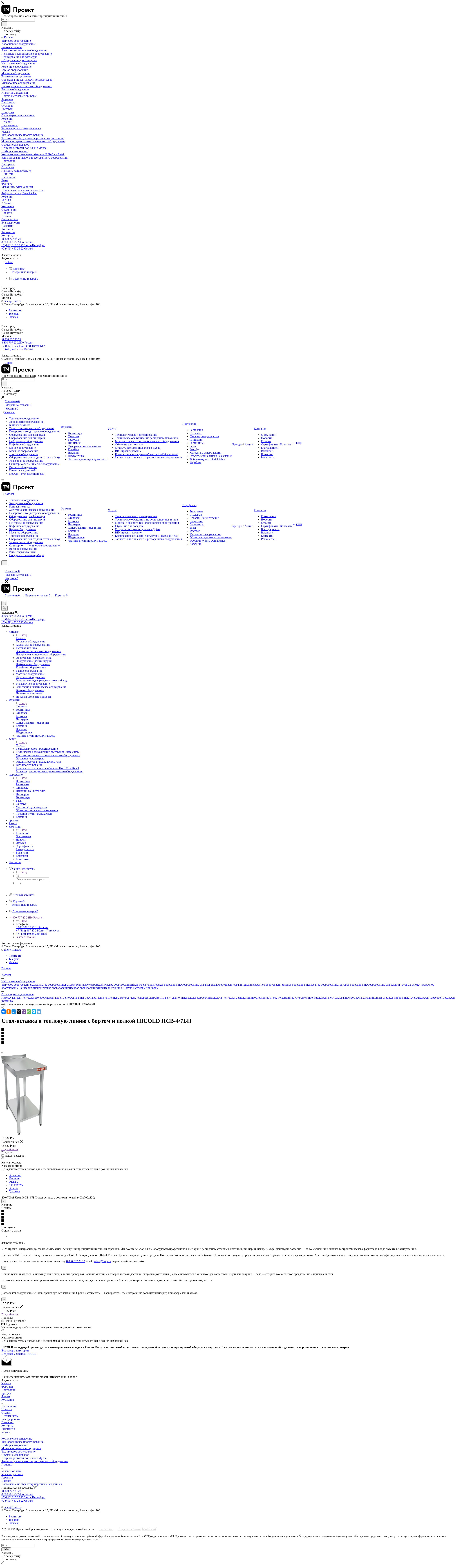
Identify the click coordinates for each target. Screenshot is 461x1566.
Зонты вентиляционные (171, 997)
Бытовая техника (75, 984)
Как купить (16, 1184)
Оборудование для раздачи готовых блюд (392, 984)
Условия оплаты (11, 1471)
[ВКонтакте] (3, 1011)
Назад (23, 635)
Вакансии (7, 1422)
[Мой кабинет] (3, 567)
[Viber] (24, 1011)
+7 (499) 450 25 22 (17, 248)
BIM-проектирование (14, 1445)
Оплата (13, 1188)
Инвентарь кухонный (110, 987)
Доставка (14, 1191)
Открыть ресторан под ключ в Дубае (23, 1458)
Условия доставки (12, 1474)
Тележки (414, 997)
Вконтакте (15, 310)
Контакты (7, 1425)
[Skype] (34, 1011)
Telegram (14, 313)
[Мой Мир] (14, 1011)
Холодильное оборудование (48, 984)
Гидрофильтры (148, 997)
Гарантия (7, 1477)
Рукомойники (286, 997)
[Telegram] (39, 1011)
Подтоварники (261, 997)
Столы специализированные (391, 997)
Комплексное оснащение (16, 1438)
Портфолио (23, 781)
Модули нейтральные (225, 997)
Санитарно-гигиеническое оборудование (44, 987)
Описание (15, 1175)
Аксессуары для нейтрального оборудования (29, 997)
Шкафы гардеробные (433, 997)
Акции (5, 1396)
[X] (19, 1011)
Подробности (9, 1149)
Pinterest (13, 316)
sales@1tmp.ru (12, 301)
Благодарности (10, 1419)
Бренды (6, 1393)
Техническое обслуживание (18, 1451)
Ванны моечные (85, 997)
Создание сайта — (137, 1529)
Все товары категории (15, 1350)
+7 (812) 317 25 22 (23, 245)
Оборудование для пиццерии (235, 984)
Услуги (20, 745)
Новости (6, 1409)
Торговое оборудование (352, 984)
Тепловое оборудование (16, 984)
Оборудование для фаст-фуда (199, 984)
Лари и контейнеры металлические (117, 997)
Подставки (245, 997)
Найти (6, 1549)
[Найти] (4, 23)
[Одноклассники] (8, 1011)
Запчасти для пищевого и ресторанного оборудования (34, 1461)
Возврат (6, 1480)
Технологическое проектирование (22, 1441)
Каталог (21, 638)
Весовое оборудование (83, 987)
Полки (274, 997)
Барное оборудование (296, 984)
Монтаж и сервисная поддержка (21, 1448)
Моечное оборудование (323, 984)
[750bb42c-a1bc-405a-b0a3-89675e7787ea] (24, 1134)
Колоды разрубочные (199, 997)
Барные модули (66, 997)
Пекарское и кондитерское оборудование (156, 984)
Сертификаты (9, 1415)
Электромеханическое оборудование (108, 984)
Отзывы (14, 1181)
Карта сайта (106, 1529)
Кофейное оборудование (268, 984)
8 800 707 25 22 (11, 238)
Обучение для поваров (15, 1454)
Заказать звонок (25, 937)
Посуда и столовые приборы (140, 987)
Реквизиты (8, 1428)
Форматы (21, 706)
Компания (22, 833)
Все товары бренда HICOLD (19, 1353)
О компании (9, 1406)
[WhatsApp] (29, 1011)
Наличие (14, 1178)
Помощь (6, 1464)
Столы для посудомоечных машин (353, 997)
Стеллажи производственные (313, 997)
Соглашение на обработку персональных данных (31, 1484)
